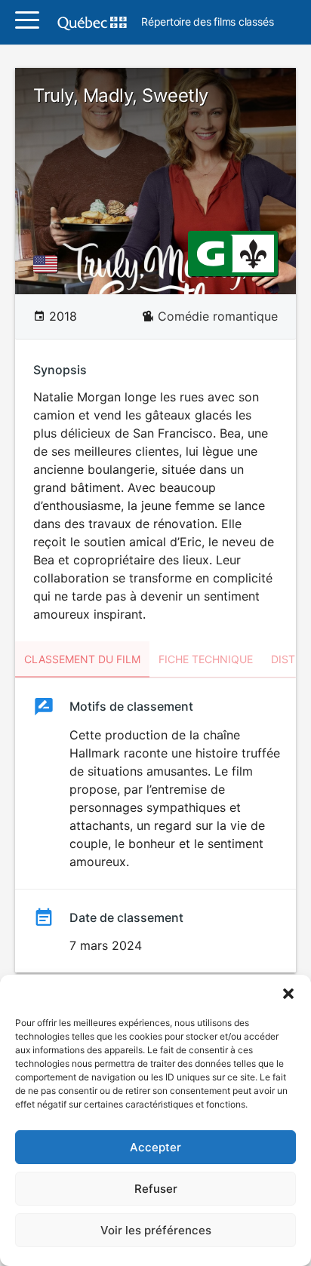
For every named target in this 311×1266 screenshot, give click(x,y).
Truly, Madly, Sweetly (120, 95)
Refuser (155, 1188)
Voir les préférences (155, 1230)
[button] (288, 993)
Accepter (155, 1147)
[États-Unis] (48, 264)
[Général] (210, 252)
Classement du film (82, 659)
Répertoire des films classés (207, 22)
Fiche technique (206, 659)
